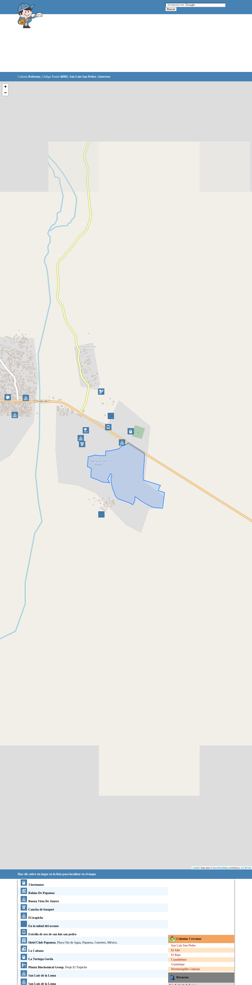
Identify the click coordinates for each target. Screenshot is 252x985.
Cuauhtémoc (179, 959)
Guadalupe (178, 964)
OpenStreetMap (220, 867)
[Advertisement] (116, 43)
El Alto (175, 950)
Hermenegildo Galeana (185, 969)
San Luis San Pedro (82, 76)
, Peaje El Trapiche (57, 967)
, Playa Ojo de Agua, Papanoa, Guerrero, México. (73, 942)
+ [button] (5, 86)
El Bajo (176, 954)
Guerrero (104, 76)
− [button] (5, 92)
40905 (64, 76)
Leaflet (196, 867)
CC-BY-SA (246, 867)
